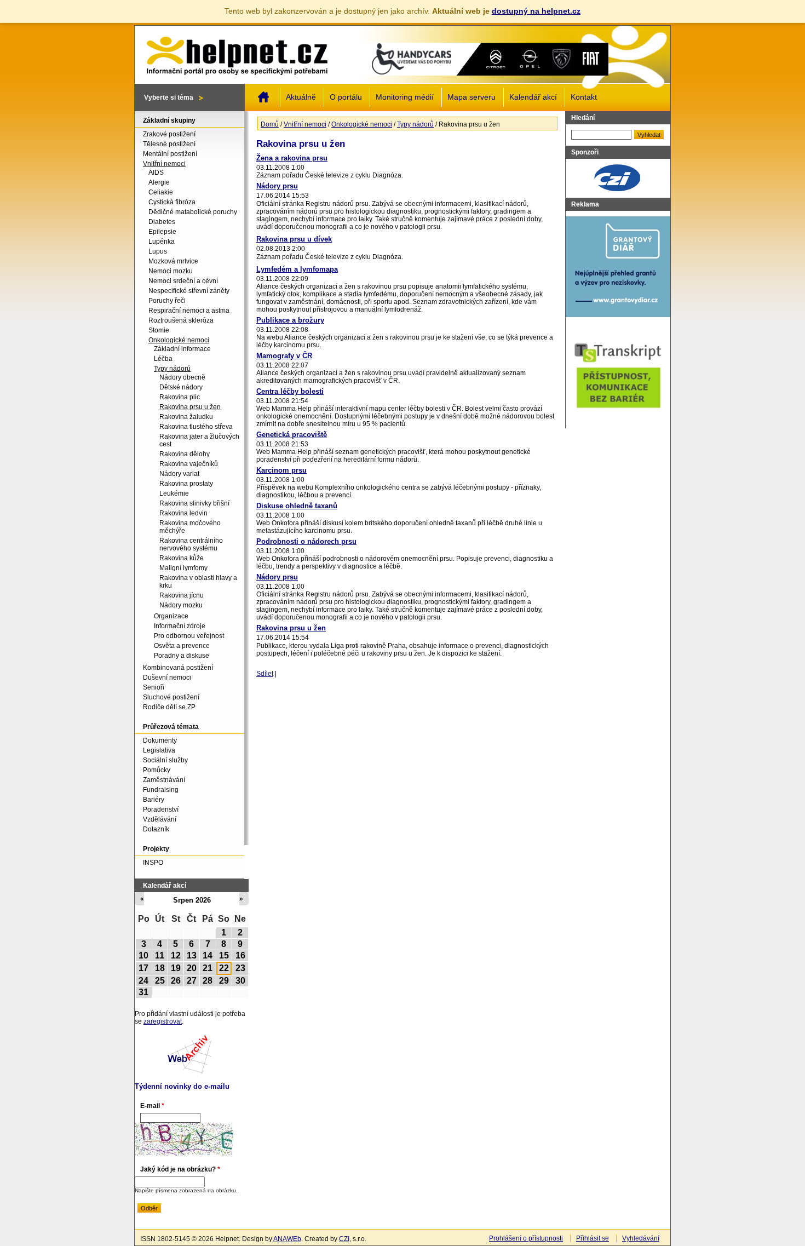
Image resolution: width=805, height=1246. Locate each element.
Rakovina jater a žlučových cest (199, 440)
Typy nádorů (415, 124)
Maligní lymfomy (183, 568)
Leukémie (174, 493)
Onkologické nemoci (361, 124)
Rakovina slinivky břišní (194, 503)
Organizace (171, 616)
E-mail (152, 1106)
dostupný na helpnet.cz (536, 11)
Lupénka (161, 241)
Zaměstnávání (164, 780)
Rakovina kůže (181, 558)
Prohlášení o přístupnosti (526, 1238)
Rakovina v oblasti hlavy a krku (198, 581)
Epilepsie (162, 232)
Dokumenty (160, 740)
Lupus (157, 251)
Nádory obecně (182, 377)
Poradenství (161, 809)
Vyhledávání (640, 1238)
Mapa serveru (471, 97)
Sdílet (264, 673)
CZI (344, 1239)
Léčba (163, 359)
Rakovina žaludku (186, 417)
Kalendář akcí (533, 97)
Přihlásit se (592, 1238)
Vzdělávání (159, 819)
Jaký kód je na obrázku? (180, 1169)
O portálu (346, 97)
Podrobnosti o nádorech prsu (306, 541)
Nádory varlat (179, 474)
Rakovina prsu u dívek (294, 239)
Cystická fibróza (172, 202)
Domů (263, 96)
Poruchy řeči (167, 301)
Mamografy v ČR (284, 356)
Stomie (158, 330)
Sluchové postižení (171, 697)
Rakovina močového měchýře (190, 527)
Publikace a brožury (290, 320)
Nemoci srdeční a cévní (183, 281)
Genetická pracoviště (291, 434)
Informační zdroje (179, 626)
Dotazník (156, 829)
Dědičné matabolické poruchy (192, 212)
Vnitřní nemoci (305, 124)
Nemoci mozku (170, 271)
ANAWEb (287, 1239)
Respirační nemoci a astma (188, 310)
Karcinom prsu (281, 470)
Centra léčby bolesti (290, 391)
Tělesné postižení (169, 144)
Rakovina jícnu (181, 595)
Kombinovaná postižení (178, 667)
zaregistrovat (162, 1021)
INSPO (153, 862)
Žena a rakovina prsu (291, 158)
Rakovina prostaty (186, 483)
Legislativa (159, 750)
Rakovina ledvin (183, 513)
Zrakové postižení (169, 134)
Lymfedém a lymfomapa (297, 269)
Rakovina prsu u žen (291, 628)
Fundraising (161, 790)
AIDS (156, 172)
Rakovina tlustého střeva (196, 426)
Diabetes (161, 222)
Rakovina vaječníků (188, 464)
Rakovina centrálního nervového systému (191, 544)
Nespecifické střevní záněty (188, 291)
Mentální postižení (170, 154)
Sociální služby (165, 760)
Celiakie (160, 192)
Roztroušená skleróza (181, 320)
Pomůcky (156, 770)
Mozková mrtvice (173, 261)
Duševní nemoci (167, 677)
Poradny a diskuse (181, 655)
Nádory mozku (181, 605)
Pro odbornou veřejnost (189, 636)
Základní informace (182, 349)
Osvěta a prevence (182, 646)
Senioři (153, 687)
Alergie (159, 182)
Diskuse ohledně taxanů (296, 506)
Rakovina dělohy (184, 454)
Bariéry (153, 799)
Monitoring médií (405, 97)
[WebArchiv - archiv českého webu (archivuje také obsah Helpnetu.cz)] (189, 1072)
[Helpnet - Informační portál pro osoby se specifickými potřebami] (236, 53)
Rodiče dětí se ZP (169, 707)
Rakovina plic (179, 397)
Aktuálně (301, 97)
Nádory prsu (277, 186)
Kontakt (584, 97)
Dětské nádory (181, 387)
